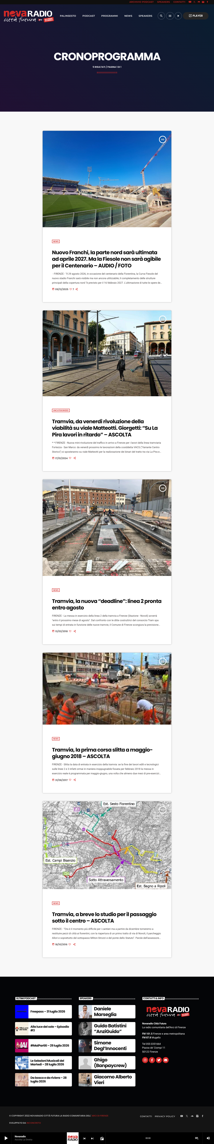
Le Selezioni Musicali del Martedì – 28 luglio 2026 (47, 1063)
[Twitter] (159, 1060)
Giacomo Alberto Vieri (113, 1080)
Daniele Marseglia (105, 1012)
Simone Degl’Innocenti (110, 1046)
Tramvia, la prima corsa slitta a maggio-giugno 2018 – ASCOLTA (102, 753)
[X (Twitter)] (194, 2)
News (56, 241)
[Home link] (22, 16)
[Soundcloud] (198, 2)
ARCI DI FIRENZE (100, 1115)
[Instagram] (203, 2)
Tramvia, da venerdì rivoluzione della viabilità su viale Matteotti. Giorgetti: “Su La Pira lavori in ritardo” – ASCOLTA (105, 428)
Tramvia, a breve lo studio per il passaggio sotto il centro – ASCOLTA (104, 917)
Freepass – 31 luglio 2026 (47, 1012)
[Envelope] (166, 1060)
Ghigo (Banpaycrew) (110, 1063)
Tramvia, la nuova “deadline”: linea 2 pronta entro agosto (106, 604)
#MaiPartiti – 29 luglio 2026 (49, 1046)
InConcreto (33, 1122)
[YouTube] (190, 2)
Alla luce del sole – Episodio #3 (49, 1029)
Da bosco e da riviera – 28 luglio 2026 (48, 1080)
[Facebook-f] (152, 1060)
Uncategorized (61, 410)
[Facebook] (207, 2)
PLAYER (196, 16)
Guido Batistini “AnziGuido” (110, 1029)
